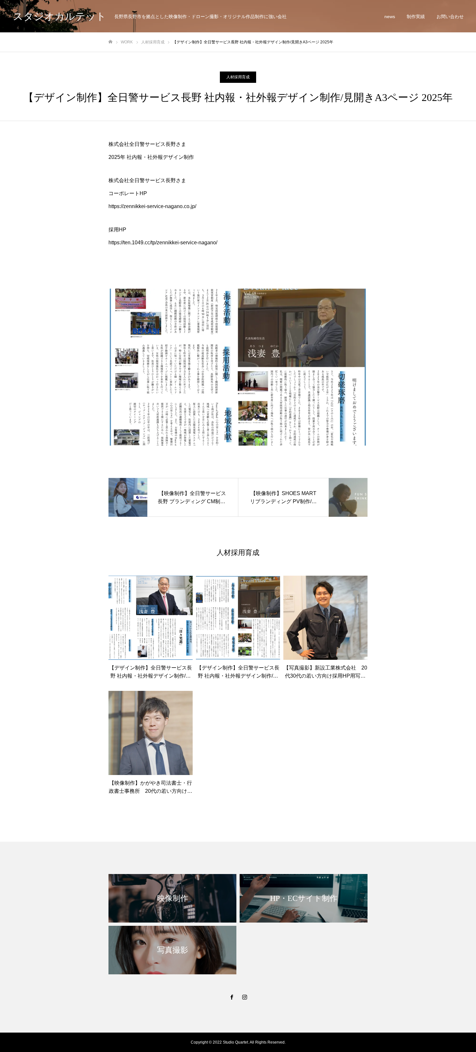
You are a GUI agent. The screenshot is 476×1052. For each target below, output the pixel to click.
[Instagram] (244, 997)
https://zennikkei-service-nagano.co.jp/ (152, 206)
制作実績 (416, 16)
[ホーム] (110, 42)
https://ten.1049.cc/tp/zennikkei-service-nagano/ (162, 242)
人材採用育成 (238, 77)
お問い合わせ (450, 16)
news (389, 16)
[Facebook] (231, 997)
